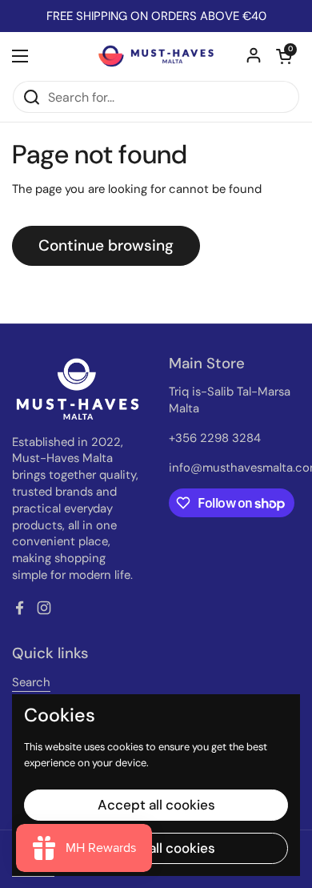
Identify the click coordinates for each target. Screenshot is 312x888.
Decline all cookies (156, 848)
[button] (284, 56)
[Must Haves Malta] (156, 56)
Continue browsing (106, 245)
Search (31, 682)
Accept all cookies (156, 805)
